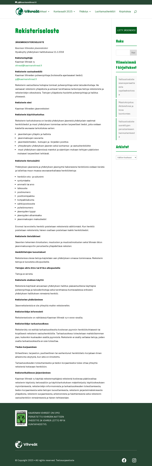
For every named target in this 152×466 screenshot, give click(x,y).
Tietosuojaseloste (65, 460)
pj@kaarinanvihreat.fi (26, 79)
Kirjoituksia (125, 11)
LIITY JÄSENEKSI (126, 30)
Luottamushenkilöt (105, 11)
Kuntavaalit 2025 (63, 11)
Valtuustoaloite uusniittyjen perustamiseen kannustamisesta (127, 129)
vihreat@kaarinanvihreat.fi (28, 65)
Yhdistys (83, 11)
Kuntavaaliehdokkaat (35, 11)
